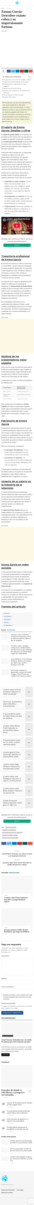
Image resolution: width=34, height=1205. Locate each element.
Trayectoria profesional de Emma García (16, 82)
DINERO (8, 8)
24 (11, 1163)
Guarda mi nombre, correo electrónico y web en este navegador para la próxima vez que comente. (17, 997)
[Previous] (15, 682)
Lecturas (7, 619)
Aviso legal (14, 1008)
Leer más (5, 1054)
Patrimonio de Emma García (12, 88)
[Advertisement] (17, 49)
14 (12, 642)
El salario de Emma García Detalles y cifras (17, 80)
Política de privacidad (8, 1003)
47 (5, 904)
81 (5, 934)
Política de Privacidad (8, 1190)
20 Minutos (8, 625)
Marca (6, 622)
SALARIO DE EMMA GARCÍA (10, 835)
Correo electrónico (8, 987)
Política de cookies (7, 1192)
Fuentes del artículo (9, 97)
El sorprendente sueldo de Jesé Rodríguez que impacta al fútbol (16, 931)
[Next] (18, 682)
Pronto (7, 613)
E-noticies (8, 616)
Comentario (5, 956)
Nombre (4, 978)
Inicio (2, 8)
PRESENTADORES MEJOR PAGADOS (12, 832)
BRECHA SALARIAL (11, 827)
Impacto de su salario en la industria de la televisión (16, 92)
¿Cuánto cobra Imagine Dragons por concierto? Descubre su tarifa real (21, 1158)
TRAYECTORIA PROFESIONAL (10, 837)
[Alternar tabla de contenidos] (29, 77)
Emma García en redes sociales (13, 95)
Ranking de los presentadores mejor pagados (15, 85)
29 (12, 1153)
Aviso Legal (20, 1190)
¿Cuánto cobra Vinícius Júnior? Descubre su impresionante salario (16, 899)
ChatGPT (17, 245)
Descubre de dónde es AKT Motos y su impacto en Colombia (12, 1092)
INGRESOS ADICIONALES (9, 830)
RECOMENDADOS (8, 1035)
